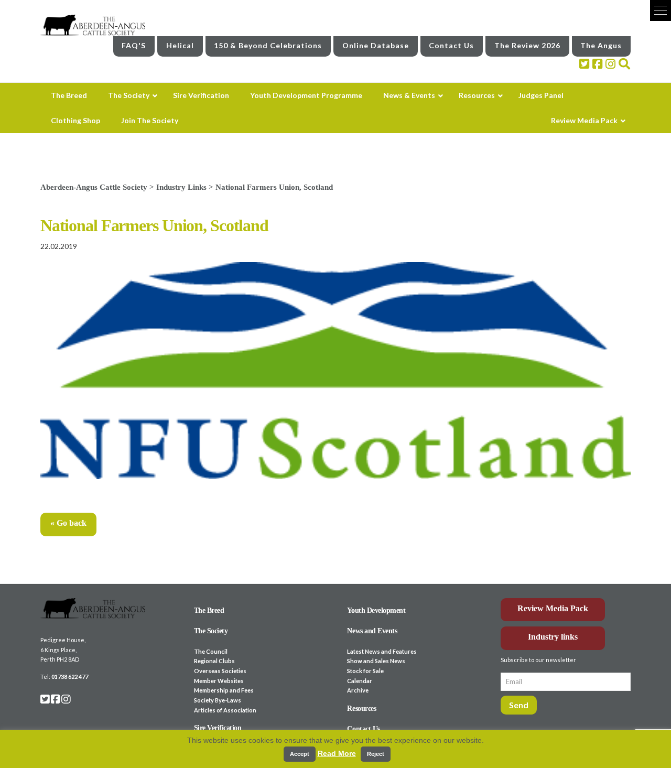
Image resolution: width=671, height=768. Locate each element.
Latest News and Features (382, 651)
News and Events (372, 631)
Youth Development (376, 610)
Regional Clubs (214, 660)
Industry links (553, 636)
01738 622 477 (69, 676)
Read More (337, 753)
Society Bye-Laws (217, 700)
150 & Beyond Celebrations (268, 45)
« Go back (68, 522)
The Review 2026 (527, 45)
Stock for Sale (365, 670)
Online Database (375, 45)
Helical (180, 45)
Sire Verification (218, 728)
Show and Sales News (376, 660)
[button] (660, 10)
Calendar (359, 680)
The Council (211, 651)
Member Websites (219, 680)
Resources (361, 708)
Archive (358, 690)
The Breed (209, 610)
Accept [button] (299, 754)
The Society (211, 631)
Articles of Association (225, 710)
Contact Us (451, 45)
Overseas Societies (220, 670)
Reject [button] (375, 754)
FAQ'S (134, 45)
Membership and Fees (224, 690)
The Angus (601, 45)
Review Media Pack (552, 608)
